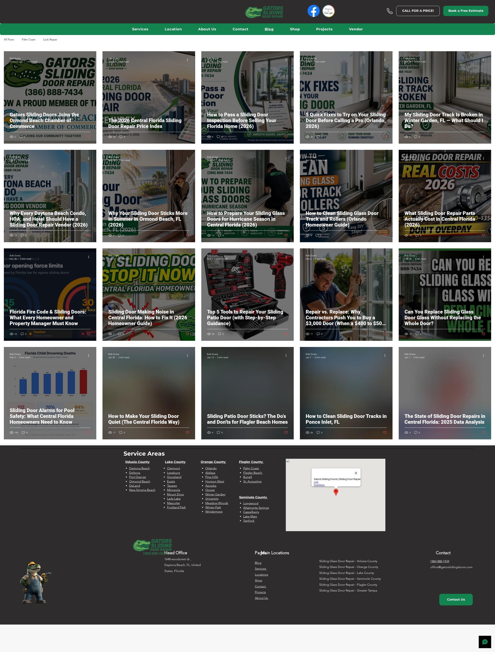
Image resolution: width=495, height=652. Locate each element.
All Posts (9, 39)
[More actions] (90, 59)
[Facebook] (314, 11)
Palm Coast (28, 39)
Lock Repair (50, 39)
